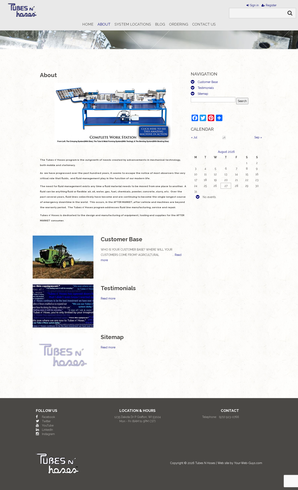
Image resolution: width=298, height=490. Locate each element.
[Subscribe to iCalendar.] (224, 137)
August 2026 (226, 151)
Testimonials (206, 87)
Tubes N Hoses (205, 463)
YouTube (48, 425)
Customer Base (208, 82)
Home (41, 39)
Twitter (46, 421)
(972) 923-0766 (229, 417)
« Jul (194, 137)
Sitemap (203, 93)
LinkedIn (47, 429)
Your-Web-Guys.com (248, 463)
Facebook (48, 417)
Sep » (258, 137)
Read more (108, 298)
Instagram (48, 434)
